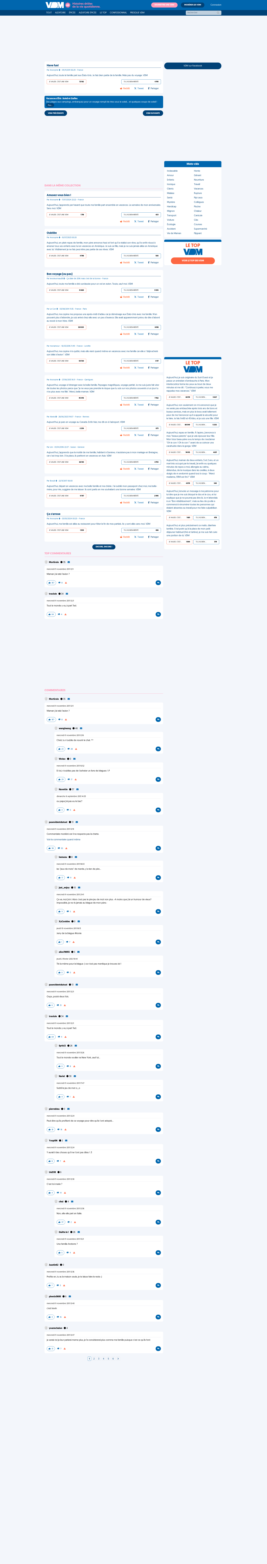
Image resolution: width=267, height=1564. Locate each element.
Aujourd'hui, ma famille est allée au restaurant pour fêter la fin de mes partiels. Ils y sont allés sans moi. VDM (98, 524)
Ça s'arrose (53, 514)
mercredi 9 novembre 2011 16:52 (70, 766)
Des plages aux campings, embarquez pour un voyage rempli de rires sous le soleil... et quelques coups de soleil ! (101, 102)
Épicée (72, 13)
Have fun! (53, 65)
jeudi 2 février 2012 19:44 (67, 959)
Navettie (63, 789)
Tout (49, 13)
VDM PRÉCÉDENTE (56, 113)
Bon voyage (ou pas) (59, 274)
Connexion (216, 5)
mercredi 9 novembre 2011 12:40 (61, 1304)
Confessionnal (118, 13)
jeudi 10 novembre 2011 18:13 (69, 929)
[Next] (118, 1359)
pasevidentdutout (58, 822)
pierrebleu (54, 1109)
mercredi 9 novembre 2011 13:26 (70, 1053)
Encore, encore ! (104, 547)
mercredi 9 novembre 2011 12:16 (70, 735)
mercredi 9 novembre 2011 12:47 (60, 1335)
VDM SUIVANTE (153, 113)
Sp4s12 (62, 1046)
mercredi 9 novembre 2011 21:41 (70, 895)
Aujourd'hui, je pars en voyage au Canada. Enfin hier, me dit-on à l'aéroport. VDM (86, 422)
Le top (103, 13)
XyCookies (64, 922)
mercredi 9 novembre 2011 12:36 (70, 1209)
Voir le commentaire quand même (63, 840)
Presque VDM (137, 13)
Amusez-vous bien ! (59, 195)
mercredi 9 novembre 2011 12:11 (60, 569)
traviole (53, 594)
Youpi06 (53, 1141)
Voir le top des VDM (193, 261)
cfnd (61, 1202)
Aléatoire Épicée (88, 13)
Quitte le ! (64, 1232)
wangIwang (65, 728)
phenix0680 (55, 1297)
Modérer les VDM (192, 5)
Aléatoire (60, 13)
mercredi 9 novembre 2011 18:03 (70, 864)
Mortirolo (54, 562)
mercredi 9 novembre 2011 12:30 (60, 1179)
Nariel (62, 1076)
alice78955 (64, 952)
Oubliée (52, 233)
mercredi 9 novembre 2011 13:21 (70, 1239)
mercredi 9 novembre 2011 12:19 (60, 829)
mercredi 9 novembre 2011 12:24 (60, 1116)
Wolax (62, 759)
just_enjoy (64, 888)
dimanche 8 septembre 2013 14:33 (71, 796)
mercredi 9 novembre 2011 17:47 (70, 1083)
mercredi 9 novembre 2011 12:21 (60, 601)
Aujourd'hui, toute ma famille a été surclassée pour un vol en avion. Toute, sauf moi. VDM (90, 284)
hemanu (63, 857)
